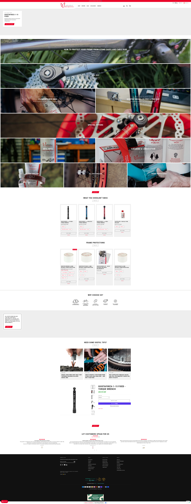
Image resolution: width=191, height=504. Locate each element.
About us (8, 326)
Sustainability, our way (121, 470)
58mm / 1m (71, 272)
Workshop (90, 465)
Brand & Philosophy (120, 461)
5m (83, 275)
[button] (94, 450)
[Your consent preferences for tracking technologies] (189, 502)
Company (99, 5)
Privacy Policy (105, 459)
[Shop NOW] (95, 76)
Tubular (89, 462)
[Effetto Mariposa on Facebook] (62, 464)
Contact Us (119, 468)
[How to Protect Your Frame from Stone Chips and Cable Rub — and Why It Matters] (95, 360)
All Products (90, 459)
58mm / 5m (64, 275)
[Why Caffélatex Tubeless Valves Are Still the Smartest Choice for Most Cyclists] (119, 360)
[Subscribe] (74, 461)
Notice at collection (89, 502)
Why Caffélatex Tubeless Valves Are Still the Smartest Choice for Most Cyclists (119, 376)
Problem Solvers (91, 468)
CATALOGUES (93, 5)
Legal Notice (105, 467)
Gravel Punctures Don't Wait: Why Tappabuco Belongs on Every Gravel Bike (71, 376)
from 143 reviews (95, 436)
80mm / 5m (64, 277)
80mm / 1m (70, 275)
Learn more (100, 408)
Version (100, 395)
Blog (88, 5)
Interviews (118, 465)
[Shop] (95, 125)
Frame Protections (91, 467)
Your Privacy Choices (99, 502)
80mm (85, 271)
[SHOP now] (143, 150)
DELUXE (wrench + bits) (66, 229)
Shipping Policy (105, 462)
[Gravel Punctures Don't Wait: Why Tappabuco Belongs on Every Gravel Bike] (71, 360)
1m (80, 275)
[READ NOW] (95, 51)
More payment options (114, 405)
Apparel (89, 470)
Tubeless (89, 461)
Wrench (63, 226)
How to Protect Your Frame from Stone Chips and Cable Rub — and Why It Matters (95, 376)
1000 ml (121, 226)
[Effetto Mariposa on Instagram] (60, 464)
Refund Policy (105, 461)
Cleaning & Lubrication (92, 464)
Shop (79, 5)
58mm (81, 271)
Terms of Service (105, 464)
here (65, 474)
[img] (95, 435)
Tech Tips (118, 467)
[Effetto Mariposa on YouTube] (64, 464)
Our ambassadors (120, 464)
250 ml (117, 226)
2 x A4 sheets (64, 272)
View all (96, 200)
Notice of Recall (105, 465)
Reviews (83, 5)
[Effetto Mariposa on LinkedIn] (66, 464)
